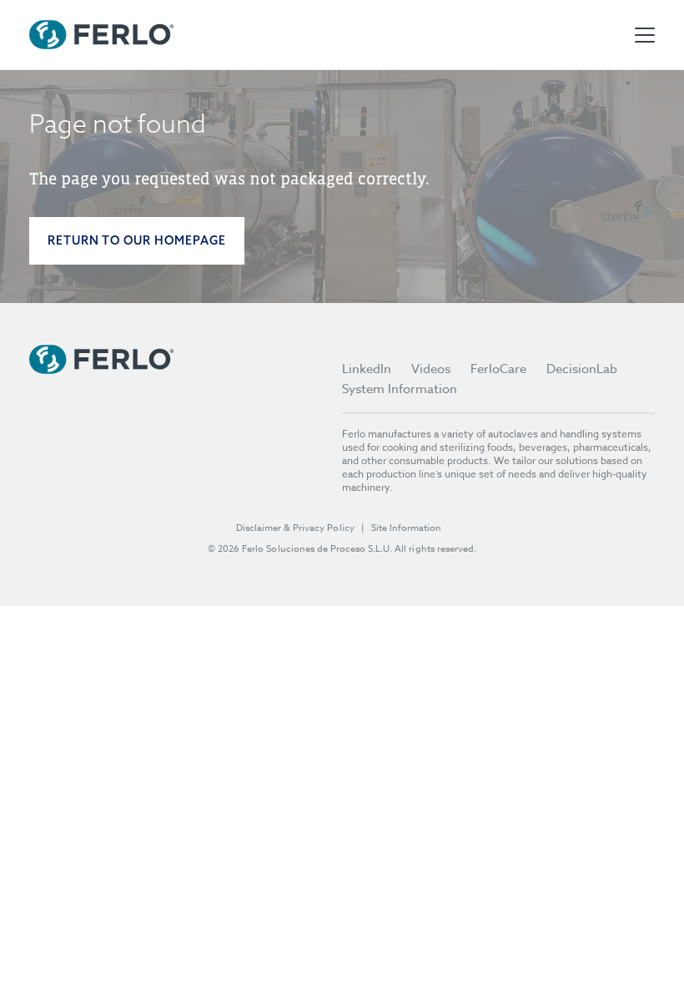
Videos (430, 369)
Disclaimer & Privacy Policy (295, 528)
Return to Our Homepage (137, 240)
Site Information (406, 528)
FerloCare (498, 369)
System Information (399, 389)
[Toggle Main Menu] (645, 35)
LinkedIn (366, 369)
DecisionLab (581, 369)
